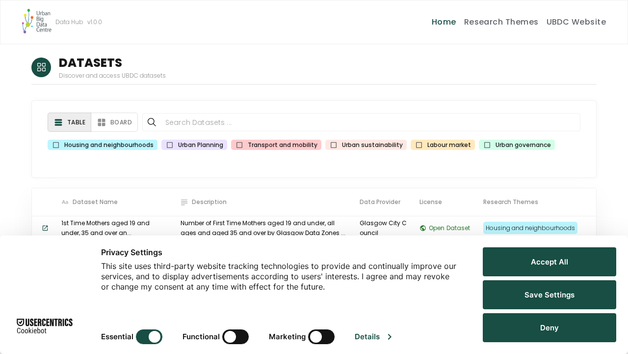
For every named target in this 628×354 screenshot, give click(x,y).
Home (444, 22)
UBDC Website (576, 22)
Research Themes (501, 22)
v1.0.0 (94, 22)
